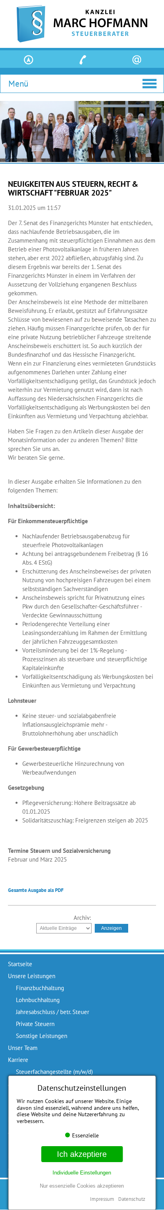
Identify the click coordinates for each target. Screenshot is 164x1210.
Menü (18, 83)
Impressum (102, 1199)
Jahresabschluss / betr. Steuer (52, 1012)
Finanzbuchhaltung (40, 988)
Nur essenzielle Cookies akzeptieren (82, 1185)
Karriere (18, 1060)
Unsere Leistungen (31, 976)
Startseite (20, 964)
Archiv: (82, 917)
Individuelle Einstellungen (82, 1172)
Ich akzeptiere (82, 1154)
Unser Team (22, 1048)
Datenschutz (131, 1199)
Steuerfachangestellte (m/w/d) (54, 1072)
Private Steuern (35, 1024)
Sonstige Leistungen (41, 1036)
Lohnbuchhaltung (38, 1000)
